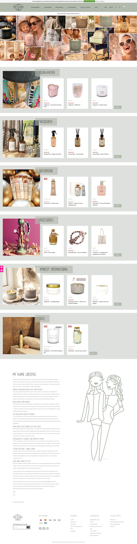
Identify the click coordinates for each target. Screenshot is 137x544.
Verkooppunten (93, 524)
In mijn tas (53, 105)
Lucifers (72, 519)
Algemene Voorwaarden (95, 533)
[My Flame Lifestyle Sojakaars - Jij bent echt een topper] (102, 286)
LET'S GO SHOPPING (20, 40)
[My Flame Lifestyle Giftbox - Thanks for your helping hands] (77, 187)
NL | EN (111, 7)
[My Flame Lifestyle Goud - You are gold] (53, 237)
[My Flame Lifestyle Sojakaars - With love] (77, 89)
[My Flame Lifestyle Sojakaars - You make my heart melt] (53, 89)
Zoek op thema (85, 7)
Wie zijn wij (112, 519)
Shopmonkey (82, 542)
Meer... (117, 107)
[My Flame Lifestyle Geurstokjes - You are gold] (77, 138)
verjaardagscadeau (46, 463)
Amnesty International (54, 269)
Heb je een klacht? (94, 535)
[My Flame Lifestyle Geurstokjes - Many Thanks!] (102, 138)
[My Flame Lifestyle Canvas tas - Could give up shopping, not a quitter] (102, 237)
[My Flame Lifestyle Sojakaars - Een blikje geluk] (53, 286)
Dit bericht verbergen (89, 1)
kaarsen (52, 484)
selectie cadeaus (21, 435)
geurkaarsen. (42, 416)
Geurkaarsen (35, 7)
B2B (106, 7)
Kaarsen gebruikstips (115, 524)
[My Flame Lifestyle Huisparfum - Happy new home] (53, 138)
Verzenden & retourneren (96, 526)
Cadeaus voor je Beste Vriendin (21, 426)
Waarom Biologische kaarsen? (117, 521)
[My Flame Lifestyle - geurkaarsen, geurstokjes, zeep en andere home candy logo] (18, 7)
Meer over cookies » (100, 1)
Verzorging (59, 7)
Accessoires (71, 7)
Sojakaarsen (73, 524)
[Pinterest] (47, 528)
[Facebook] (40, 528)
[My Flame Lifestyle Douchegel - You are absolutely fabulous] (102, 187)
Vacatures (112, 526)
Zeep (71, 528)
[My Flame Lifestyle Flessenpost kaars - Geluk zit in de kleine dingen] (77, 286)
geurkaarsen (22, 384)
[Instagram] (43, 528)
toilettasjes (26, 386)
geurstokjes (45, 384)
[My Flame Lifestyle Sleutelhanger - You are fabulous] (77, 237)
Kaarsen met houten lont (76, 526)
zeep (20, 488)
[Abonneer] (28, 527)
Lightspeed (71, 542)
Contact (92, 521)
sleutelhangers (37, 386)
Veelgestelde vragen (94, 519)
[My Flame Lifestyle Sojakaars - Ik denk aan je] (102, 89)
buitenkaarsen (16, 443)
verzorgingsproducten (53, 384)
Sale (96, 7)
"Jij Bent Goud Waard (41, 451)
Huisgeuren (47, 7)
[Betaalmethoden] (41, 520)
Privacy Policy (93, 531)
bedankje (58, 463)
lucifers (31, 384)
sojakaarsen (16, 384)
